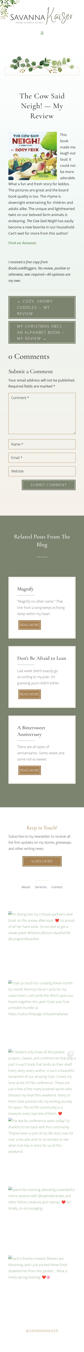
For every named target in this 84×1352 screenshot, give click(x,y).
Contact (56, 887)
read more (29, 625)
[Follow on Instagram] (37, 900)
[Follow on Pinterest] (54, 900)
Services (41, 887)
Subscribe (42, 861)
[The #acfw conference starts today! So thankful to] (42, 1151)
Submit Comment (49, 484)
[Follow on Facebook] (29, 900)
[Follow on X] (46, 900)
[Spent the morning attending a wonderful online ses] (42, 1220)
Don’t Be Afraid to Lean (41, 658)
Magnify (25, 589)
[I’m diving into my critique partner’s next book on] (42, 944)
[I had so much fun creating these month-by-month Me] (42, 1013)
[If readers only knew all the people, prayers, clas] (42, 1082)
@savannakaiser (42, 1330)
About (26, 887)
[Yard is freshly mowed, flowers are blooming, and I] (42, 1289)
